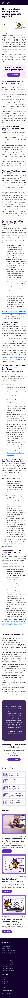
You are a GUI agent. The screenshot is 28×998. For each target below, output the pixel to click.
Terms (3, 993)
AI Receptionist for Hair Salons (8, 962)
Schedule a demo (5, 981)
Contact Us (4, 979)
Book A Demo (14, 759)
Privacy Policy (9, 993)
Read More (7, 851)
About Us (4, 977)
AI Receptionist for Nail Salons (8, 964)
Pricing (3, 983)
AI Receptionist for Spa (7, 966)
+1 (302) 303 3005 (9, 948)
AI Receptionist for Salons (7, 960)
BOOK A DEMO (14, 74)
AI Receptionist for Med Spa (8, 968)
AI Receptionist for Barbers (8, 970)
